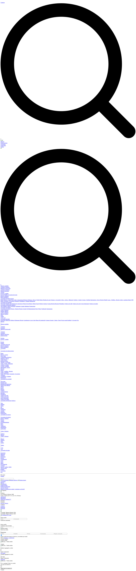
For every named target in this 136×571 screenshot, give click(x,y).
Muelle (105, 300)
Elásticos (12, 320)
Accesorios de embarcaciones (7, 298)
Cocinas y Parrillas (86, 300)
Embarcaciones (4, 143)
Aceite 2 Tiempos (4, 312)
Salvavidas (3, 303)
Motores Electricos (5, 291)
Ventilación (43, 308)
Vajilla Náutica (39, 300)
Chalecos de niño (68, 303)
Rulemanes (17, 320)
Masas (37, 320)
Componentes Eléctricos (22, 300)
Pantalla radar (9, 303)
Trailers (2, 146)
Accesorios (3, 144)
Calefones (16, 301)
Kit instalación (42, 320)
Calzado (22, 306)
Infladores (27, 306)
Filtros (39, 308)
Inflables (5, 306)
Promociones (32, 306)
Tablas (8, 306)
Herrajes (102, 300)
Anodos (24, 308)
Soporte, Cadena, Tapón (55, 320)
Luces (31, 320)
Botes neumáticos (4, 297)
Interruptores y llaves (95, 300)
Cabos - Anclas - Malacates (67, 300)
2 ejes (2, 317)
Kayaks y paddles (4, 293)
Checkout (3, 559)
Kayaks (2, 294)
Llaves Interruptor (85, 303)
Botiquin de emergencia (17, 303)
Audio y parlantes (124, 300)
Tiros (2, 306)
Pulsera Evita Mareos (27, 303)
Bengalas (57, 303)
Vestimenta (18, 306)
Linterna (45, 303)
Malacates (8, 320)
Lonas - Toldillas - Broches (114, 300)
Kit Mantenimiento (31, 308)
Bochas (21, 320)
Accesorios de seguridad (6, 302)
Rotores (21, 308)
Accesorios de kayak (12, 294)
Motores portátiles (5, 286)
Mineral (6, 311)
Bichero (41, 303)
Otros (2, 315)
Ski (11, 306)
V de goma (74, 320)
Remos (13, 306)
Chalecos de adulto (93, 303)
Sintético (2, 311)
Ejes (78, 320)
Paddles (6, 294)
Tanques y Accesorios (56, 300)
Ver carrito (3, 553)
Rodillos (69, 320)
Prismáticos (61, 303)
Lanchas (2, 292)
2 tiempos (3, 287)
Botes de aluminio (5, 296)
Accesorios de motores (6, 307)
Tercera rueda (64, 320)
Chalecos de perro (77, 303)
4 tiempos (7, 287)
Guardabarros (27, 320)
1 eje (4, 317)
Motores (2, 141)
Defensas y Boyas (32, 300)
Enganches (3, 320)
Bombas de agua (47, 300)
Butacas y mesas (7, 300)
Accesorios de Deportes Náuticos (8, 305)
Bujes (36, 308)
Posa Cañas (14, 300)
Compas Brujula (51, 303)
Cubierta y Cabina (77, 300)
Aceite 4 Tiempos (4, 310)
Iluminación (32, 301)
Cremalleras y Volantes (24, 301)
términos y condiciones (9, 537)
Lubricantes (3, 145)
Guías (34, 320)
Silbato (34, 303)
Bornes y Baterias (15, 308)
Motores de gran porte (5, 288)
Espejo (37, 303)
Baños (2, 300)
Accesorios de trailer (5, 319)
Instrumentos (49, 308)
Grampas (48, 320)
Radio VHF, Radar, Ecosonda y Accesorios (10, 374)
